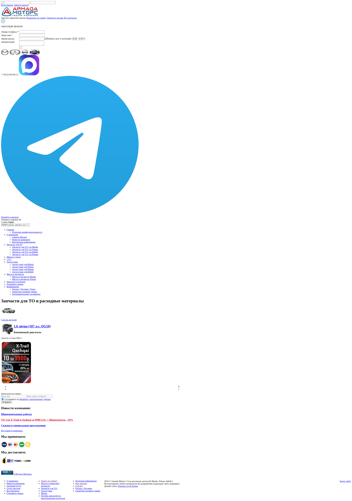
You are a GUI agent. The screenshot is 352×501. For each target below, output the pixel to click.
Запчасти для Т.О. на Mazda (25, 247)
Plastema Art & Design (128, 486)
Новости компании (21, 239)
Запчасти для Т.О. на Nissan (25, 249)
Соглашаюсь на (27, 399)
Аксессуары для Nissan (23, 267)
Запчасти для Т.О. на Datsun (25, 254)
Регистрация (7, 5)
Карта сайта (345, 481)
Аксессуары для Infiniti (22, 272)
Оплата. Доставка (83, 488)
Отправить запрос (15, 284)
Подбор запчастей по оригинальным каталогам (53, 497)
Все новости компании (12, 431)
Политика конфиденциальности (27, 232)
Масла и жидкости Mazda (24, 277)
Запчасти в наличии (16, 282)
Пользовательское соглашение (26, 294)
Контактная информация (23, 242)
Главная (10, 230)
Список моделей (9, 320)
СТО (9, 259)
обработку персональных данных (35, 399)
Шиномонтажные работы (16, 414)
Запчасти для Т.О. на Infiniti (25, 252)
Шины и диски (14, 257)
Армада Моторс (19, 237)
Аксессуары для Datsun (23, 269)
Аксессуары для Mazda (23, 264)
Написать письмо (55, 18)
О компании (12, 234)
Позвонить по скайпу (36, 18)
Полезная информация (86, 481)
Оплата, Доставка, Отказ (23, 289)
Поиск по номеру (49, 481)
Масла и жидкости (15, 274)
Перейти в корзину (10, 217)
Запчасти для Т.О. (49, 488)
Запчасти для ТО (14, 244)
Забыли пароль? (21, 5)
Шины (44, 493)
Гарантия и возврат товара (24, 291)
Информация (13, 287)
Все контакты (70, 18)
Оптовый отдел (14, 486)
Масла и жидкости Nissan (24, 279)
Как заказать (81, 483)
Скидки (79, 486)
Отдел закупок (13, 488)
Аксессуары (12, 262)
